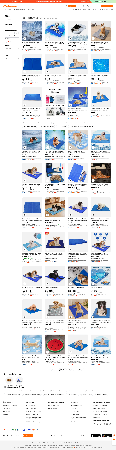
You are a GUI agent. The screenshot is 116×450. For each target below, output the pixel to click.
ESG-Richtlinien (7, 411)
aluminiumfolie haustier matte (74, 123)
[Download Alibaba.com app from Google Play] (107, 435)
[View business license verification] (72, 447)
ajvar (22, 390)
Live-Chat (73, 408)
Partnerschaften (97, 417)
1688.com (40, 442)
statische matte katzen (29, 123)
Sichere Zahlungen (30, 405)
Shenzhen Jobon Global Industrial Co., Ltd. (101, 158)
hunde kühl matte (89, 126)
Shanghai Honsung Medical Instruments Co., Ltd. (32, 225)
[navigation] (12, 192)
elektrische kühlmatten (102, 394)
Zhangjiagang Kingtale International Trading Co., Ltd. (55, 362)
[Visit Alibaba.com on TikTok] (110, 424)
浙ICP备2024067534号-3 (98, 447)
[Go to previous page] (50, 369)
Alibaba (23, 15)
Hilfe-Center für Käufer (76, 405)
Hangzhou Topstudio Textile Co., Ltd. (77, 328)
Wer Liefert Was (81, 442)
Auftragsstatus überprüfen (100, 411)
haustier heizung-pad (11, 390)
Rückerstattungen (75, 414)
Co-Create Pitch (7, 408)
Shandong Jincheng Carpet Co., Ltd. (31, 82)
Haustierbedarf (31, 15)
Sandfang (46, 390)
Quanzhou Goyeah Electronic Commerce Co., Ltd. (32, 261)
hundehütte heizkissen (44, 123)
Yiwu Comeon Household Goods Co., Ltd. (32, 158)
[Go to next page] (82, 369)
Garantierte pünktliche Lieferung (34, 411)
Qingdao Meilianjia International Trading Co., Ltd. (78, 49)
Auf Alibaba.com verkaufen (100, 405)
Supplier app (54, 435)
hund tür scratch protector (34, 390)
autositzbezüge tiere (87, 394)
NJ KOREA (47, 260)
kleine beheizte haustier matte (92, 123)
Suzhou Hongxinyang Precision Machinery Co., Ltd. (78, 362)
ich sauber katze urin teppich (13, 394)
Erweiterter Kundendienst (32, 414)
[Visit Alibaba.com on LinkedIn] (97, 424)
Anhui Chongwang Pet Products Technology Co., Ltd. (101, 192)
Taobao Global (63, 442)
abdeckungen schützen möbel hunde (32, 394)
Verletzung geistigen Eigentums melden (78, 418)
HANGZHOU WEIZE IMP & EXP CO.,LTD (31, 327)
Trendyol (73, 442)
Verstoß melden (75, 422)
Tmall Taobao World (49, 442)
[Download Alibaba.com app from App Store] (96, 435)
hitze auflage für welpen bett (59, 390)
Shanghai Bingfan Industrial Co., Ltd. (99, 225)
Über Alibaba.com (7, 402)
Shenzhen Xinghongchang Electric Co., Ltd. (101, 49)
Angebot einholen (52, 408)
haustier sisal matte (58, 123)
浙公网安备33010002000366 (83, 447)
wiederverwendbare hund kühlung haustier (54, 394)
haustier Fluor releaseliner (30, 126)
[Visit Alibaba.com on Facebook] (94, 424)
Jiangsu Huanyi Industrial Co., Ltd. (30, 116)
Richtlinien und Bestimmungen (33, 422)
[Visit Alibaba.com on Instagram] (104, 424)
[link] (114, 435)
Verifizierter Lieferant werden (100, 414)
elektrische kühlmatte (73, 394)
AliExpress (34, 442)
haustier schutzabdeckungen (76, 390)
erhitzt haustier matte (75, 126)
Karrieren (5, 414)
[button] (67, 6)
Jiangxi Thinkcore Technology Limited (31, 49)
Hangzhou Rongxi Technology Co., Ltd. (54, 226)
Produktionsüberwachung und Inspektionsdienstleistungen (33, 418)
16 (79, 369)
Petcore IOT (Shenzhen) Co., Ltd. (76, 158)
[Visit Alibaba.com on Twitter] (101, 424)
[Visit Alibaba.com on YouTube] (107, 424)
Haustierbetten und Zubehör (54, 15)
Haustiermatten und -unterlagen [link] (72, 15)
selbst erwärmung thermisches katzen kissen (98, 390)
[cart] (88, 6)
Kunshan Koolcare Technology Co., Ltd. (54, 82)
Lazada (56, 442)
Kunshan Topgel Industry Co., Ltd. (99, 327)
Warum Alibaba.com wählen (10, 405)
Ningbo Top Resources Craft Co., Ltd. (54, 158)
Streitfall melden (75, 411)
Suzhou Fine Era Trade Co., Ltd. (98, 294)
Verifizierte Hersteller (53, 405)
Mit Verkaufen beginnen (99, 408)
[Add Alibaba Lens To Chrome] (28, 435)
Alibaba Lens (6, 435)
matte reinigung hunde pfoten (47, 126)
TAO (69, 442)
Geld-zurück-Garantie (31, 408)
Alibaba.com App (85, 435)
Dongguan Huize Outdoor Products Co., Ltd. (101, 115)
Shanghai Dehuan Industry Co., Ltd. (99, 82)
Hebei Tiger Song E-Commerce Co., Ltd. (100, 362)
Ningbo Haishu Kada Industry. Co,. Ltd (54, 49)
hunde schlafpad (62, 126)
